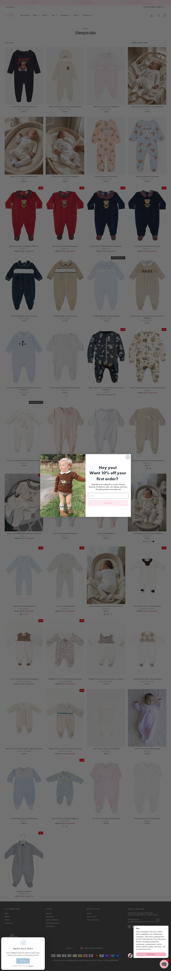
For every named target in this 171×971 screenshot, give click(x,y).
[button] (164, 964)
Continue (108, 503)
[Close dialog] (128, 457)
